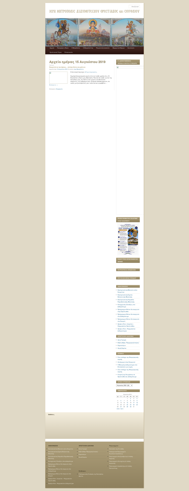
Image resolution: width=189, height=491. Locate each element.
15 (127, 403)
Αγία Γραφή (122, 340)
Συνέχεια (53, 85)
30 (130, 407)
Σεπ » (122, 409)
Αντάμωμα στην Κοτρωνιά (126, 362)
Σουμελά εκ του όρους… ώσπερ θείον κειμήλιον (67, 67)
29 (127, 407)
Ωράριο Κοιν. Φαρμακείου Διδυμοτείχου (61, 483)
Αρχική (52, 48)
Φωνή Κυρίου (122, 348)
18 (137, 403)
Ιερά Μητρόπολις (79, 69)
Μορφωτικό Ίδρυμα (119, 48)
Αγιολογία (131, 48)
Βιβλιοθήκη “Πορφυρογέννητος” (128, 343)
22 (127, 405)
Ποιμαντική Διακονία (102, 48)
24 (133, 405)
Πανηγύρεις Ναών (63, 48)
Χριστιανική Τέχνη (55, 52)
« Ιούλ (118, 409)
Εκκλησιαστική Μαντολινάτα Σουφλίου (60, 449)
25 (137, 405)
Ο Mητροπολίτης (88, 48)
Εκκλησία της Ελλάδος (116, 449)
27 (121, 407)
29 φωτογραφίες (91, 72)
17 (133, 403)
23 (130, 405)
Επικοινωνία (69, 52)
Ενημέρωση (59, 89)
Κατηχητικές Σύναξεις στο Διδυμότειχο (60, 461)
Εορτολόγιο (122, 345)
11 (137, 401)
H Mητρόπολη (76, 48)
